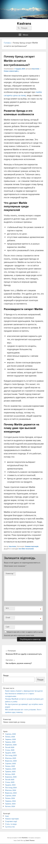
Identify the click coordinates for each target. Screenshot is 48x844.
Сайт (7, 626)
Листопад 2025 (11, 755)
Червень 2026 (10, 739)
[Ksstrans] (24, 18)
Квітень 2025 (10, 774)
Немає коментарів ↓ (11, 71)
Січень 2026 (9, 750)
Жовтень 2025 (10, 758)
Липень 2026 (10, 736)
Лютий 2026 (9, 747)
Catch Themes (30, 840)
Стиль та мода (11, 824)
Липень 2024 (10, 798)
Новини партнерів (31, 546)
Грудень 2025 (10, 752)
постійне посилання (26, 548)
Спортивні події (11, 821)
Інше (7, 816)
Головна (7, 42)
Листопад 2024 (11, 787)
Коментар (10, 573)
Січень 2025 (9, 782)
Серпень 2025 (10, 763)
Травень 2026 (10, 742)
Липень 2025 (10, 766)
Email (8, 617)
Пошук (6, 675)
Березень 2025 (11, 777)
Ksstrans (24, 23)
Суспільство (10, 826)
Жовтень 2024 (10, 790)
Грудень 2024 (10, 785)
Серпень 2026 (10, 734)
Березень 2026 (11, 744)
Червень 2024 (10, 801)
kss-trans (35, 69)
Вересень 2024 (11, 793)
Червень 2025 (10, 769)
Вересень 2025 (11, 761)
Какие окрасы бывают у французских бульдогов (24, 691)
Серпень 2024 (10, 795)
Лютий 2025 (9, 779)
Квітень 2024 (10, 806)
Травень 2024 (10, 803)
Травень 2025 (10, 771)
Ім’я (7, 608)
